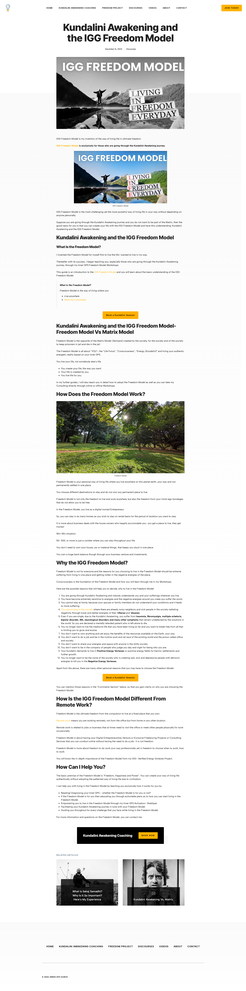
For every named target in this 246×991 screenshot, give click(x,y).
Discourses (135, 8)
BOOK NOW (148, 835)
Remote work (63, 720)
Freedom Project (112, 8)
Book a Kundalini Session (120, 315)
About (166, 8)
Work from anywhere (75, 299)
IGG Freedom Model (67, 145)
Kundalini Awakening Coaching (77, 8)
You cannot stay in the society (77, 609)
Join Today (231, 8)
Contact (181, 8)
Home (49, 8)
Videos (153, 8)
